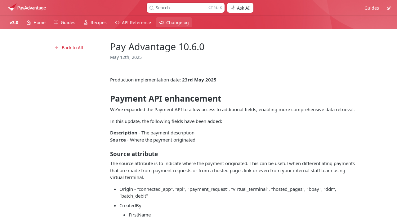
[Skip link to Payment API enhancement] (106, 98)
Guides (371, 8)
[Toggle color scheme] (389, 8)
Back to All (72, 47)
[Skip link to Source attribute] (106, 154)
